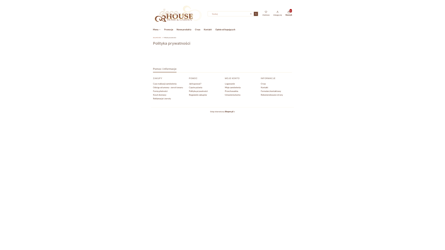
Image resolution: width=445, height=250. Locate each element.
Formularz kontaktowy (271, 91)
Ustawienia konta (232, 95)
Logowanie (230, 83)
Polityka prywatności (198, 91)
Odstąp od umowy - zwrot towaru (168, 87)
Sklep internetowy (221, 111)
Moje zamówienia (233, 87)
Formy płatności (160, 91)
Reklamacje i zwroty (162, 98)
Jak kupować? (195, 83)
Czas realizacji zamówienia (164, 83)
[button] (256, 14)
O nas (263, 83)
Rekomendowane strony (272, 95)
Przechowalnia (231, 91)
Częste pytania (195, 87)
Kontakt (264, 87)
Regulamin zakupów (198, 95)
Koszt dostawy (159, 95)
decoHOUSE (157, 37)
